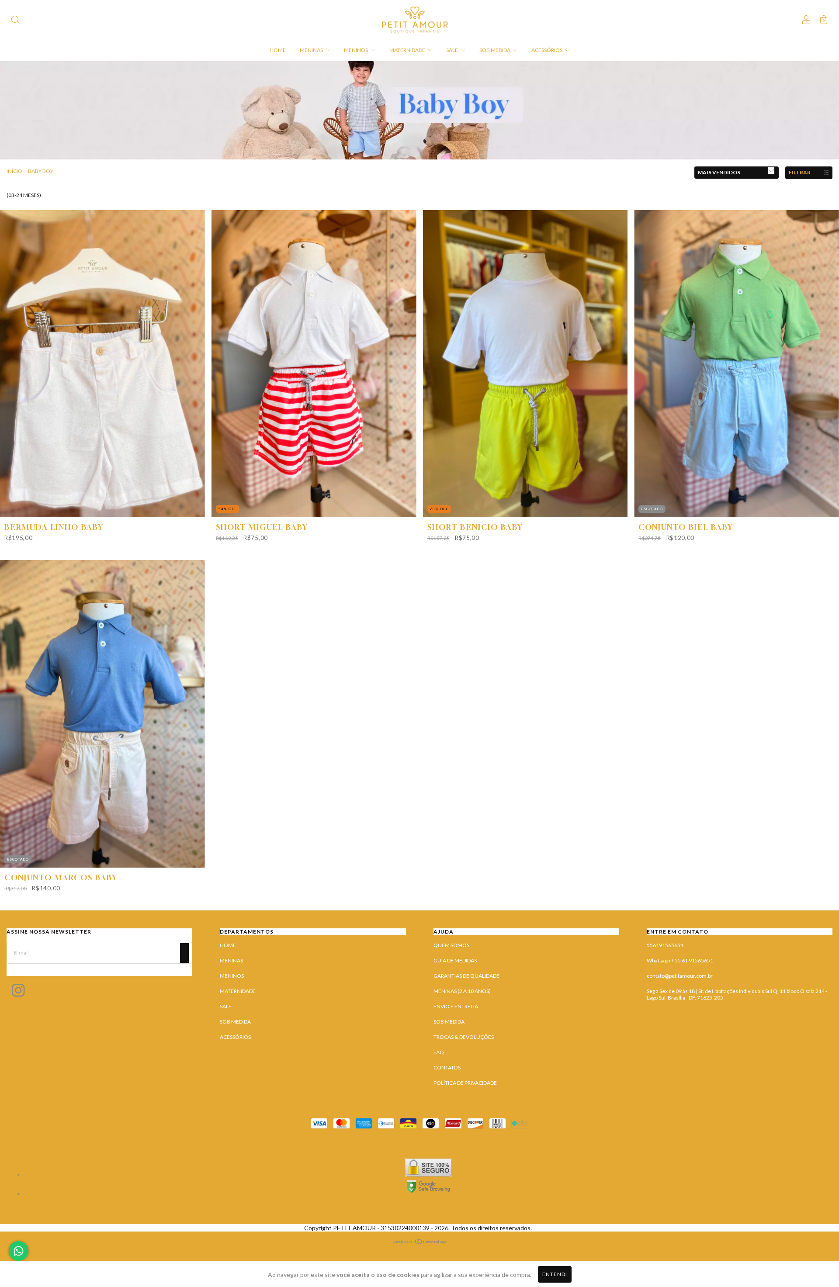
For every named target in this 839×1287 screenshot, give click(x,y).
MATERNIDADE (407, 50)
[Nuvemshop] (419, 1242)
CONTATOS (447, 1067)
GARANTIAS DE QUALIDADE (466, 975)
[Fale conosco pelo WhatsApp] (18, 1251)
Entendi (554, 1274)
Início (14, 171)
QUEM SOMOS (451, 945)
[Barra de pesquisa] (15, 20)
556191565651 (665, 945)
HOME (278, 50)
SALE (452, 50)
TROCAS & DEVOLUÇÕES (463, 1037)
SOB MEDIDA (495, 50)
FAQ (438, 1052)
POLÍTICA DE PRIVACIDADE (465, 1082)
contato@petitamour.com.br (680, 975)
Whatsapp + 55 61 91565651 (680, 960)
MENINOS (356, 50)
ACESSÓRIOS (547, 50)
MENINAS (312, 50)
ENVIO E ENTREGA (455, 1006)
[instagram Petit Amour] (18, 992)
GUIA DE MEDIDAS (455, 960)
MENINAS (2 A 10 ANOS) (462, 991)
